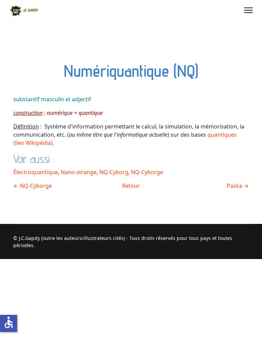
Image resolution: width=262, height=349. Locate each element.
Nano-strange (79, 172)
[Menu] (248, 10)
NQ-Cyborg (113, 172)
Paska (238, 185)
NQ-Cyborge (147, 172)
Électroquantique (35, 172)
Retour (131, 185)
